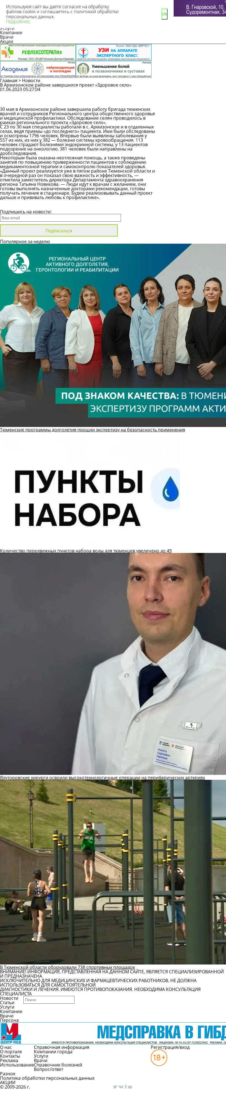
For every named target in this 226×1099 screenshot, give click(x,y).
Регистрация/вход (170, 1047)
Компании (11, 32)
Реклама (9, 1060)
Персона (9, 1020)
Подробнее (17, 21)
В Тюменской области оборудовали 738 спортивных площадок (67, 967)
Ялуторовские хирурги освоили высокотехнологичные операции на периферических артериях (102, 777)
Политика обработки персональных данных (47, 1078)
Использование (17, 1065)
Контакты (10, 1056)
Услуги (7, 1007)
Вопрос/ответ (48, 1069)
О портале (11, 1052)
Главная (8, 80)
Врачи (7, 37)
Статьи (7, 1002)
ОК (164, 14)
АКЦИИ (7, 1082)
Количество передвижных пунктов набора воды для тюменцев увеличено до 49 (86, 551)
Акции (6, 41)
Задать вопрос (190, 92)
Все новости (19, 204)
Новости (31, 80)
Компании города (53, 1052)
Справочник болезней (58, 1065)
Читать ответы (190, 102)
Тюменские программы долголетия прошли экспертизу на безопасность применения (92, 430)
